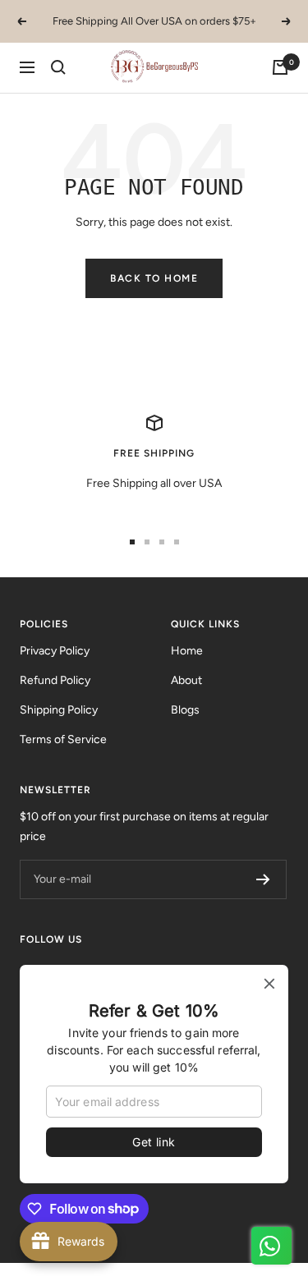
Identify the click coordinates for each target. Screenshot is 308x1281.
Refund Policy (55, 680)
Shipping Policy (59, 710)
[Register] (263, 879)
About (186, 680)
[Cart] (280, 67)
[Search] (58, 67)
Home (187, 651)
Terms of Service (63, 739)
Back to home (154, 278)
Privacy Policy (55, 651)
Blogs (185, 710)
